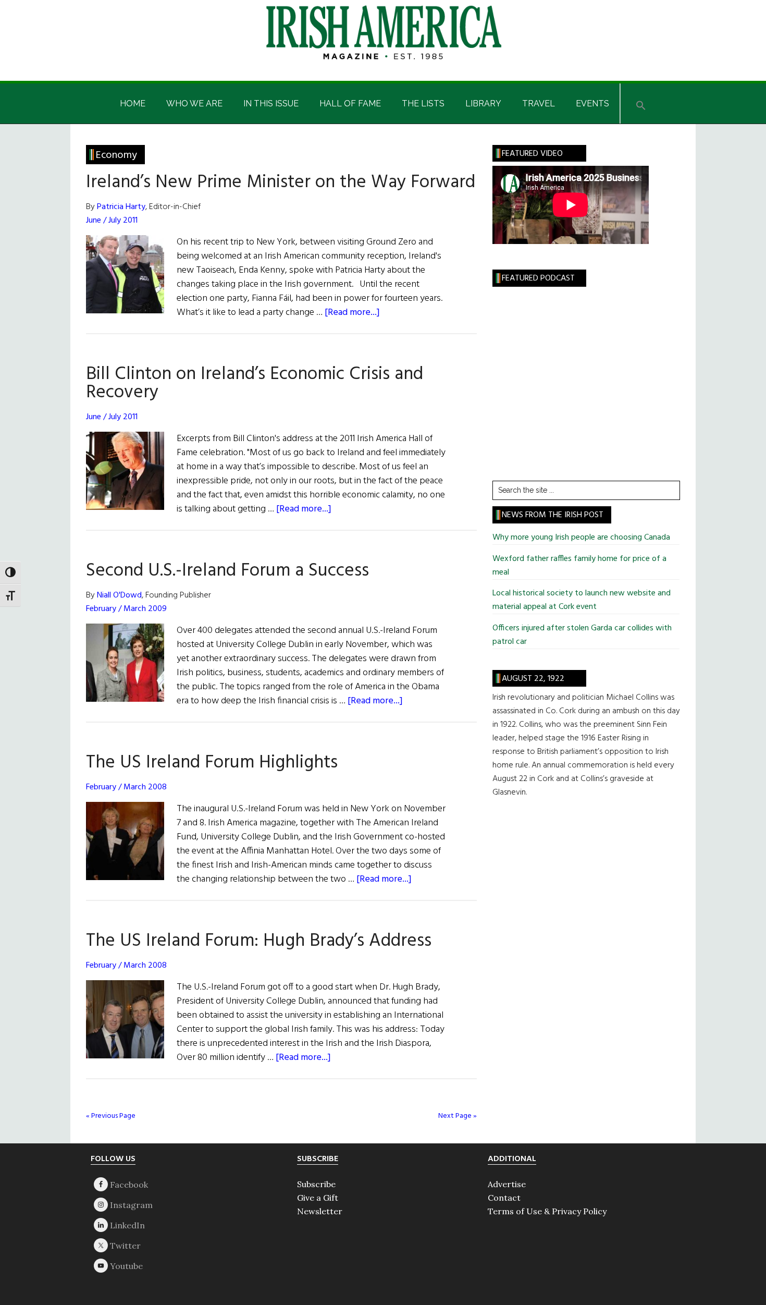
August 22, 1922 (533, 679)
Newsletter (319, 1211)
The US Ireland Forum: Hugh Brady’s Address (258, 941)
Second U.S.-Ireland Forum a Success (227, 571)
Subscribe (316, 1184)
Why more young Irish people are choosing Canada (581, 537)
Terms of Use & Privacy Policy (547, 1211)
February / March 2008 (126, 787)
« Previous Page (110, 1116)
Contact (504, 1197)
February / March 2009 (126, 609)
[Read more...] (352, 312)
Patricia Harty (121, 207)
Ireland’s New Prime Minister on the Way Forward (280, 182)
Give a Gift (317, 1197)
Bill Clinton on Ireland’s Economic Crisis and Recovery (254, 383)
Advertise (507, 1184)
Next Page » (457, 1116)
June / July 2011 (112, 220)
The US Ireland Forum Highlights (212, 762)
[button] (641, 103)
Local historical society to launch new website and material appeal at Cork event (581, 600)
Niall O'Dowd (119, 595)
